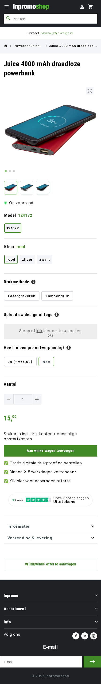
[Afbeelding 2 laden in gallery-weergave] (26, 187)
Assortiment (15, 608)
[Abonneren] (92, 662)
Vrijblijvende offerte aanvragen (50, 564)
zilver (27, 259)
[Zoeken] (8, 18)
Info (7, 621)
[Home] (6, 46)
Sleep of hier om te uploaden (50, 330)
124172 (13, 228)
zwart (44, 259)
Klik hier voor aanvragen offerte (40, 480)
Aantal (10, 384)
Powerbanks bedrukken (28, 46)
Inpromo (11, 595)
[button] (6, 6)
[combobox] (50, 19)
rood (11, 259)
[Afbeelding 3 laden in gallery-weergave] (42, 187)
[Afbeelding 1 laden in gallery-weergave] (10, 187)
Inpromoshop (57, 676)
